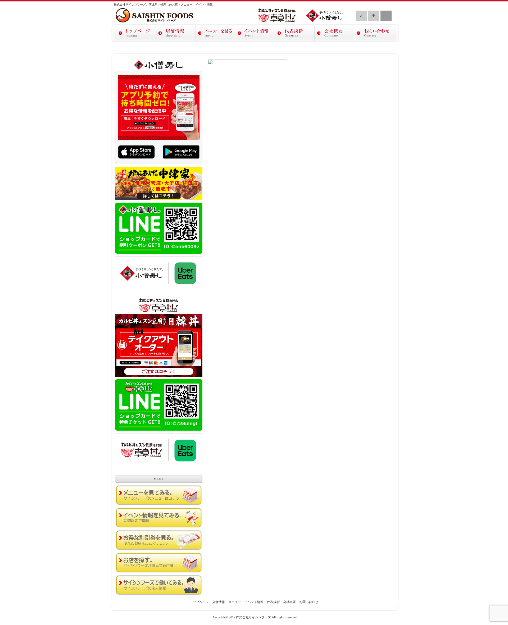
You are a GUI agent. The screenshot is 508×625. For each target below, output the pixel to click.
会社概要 (289, 602)
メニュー (234, 602)
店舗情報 (218, 602)
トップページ (199, 602)
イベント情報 (254, 602)
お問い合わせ (308, 602)
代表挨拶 (273, 602)
